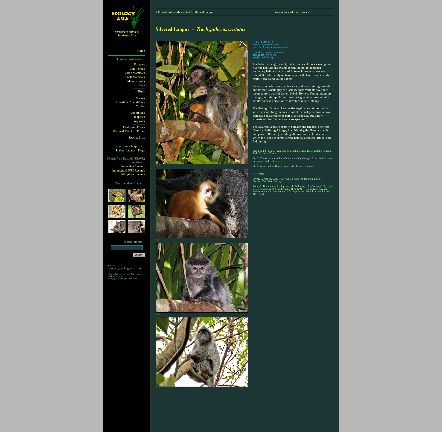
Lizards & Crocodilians (130, 102)
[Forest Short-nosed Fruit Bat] (136, 216)
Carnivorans (137, 68)
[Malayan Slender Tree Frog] (136, 200)
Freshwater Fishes (134, 127)
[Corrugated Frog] (117, 216)
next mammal (303, 12)
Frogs (141, 150)
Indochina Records (133, 166)
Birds (141, 91)
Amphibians (137, 112)
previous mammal (283, 12)
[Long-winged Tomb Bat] (117, 232)
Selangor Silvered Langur (274, 108)
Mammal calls (136, 81)
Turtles (140, 106)
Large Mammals (135, 72)
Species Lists (137, 137)
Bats (142, 85)
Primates (139, 64)
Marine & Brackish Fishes (129, 131)
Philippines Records (132, 174)
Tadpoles (139, 116)
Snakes (140, 98)
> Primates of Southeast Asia (173, 12)
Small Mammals (135, 77)
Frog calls (139, 121)
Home (141, 50)
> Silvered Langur (202, 12)
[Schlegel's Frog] (117, 200)
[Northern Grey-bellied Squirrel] (136, 232)
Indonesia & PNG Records (128, 170)
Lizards (131, 150)
